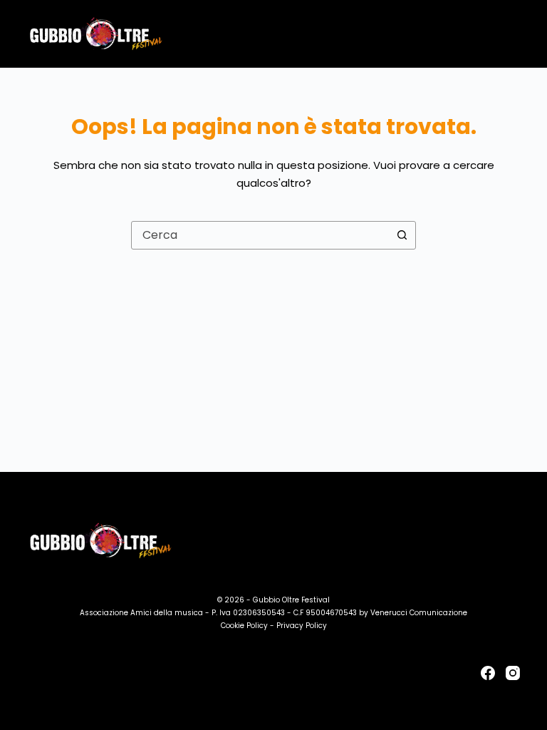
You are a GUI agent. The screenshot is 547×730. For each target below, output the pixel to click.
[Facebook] (488, 673)
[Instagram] (513, 673)
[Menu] (513, 34)
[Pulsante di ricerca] (401, 235)
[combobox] (260, 235)
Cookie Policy (244, 625)
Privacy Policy (301, 625)
